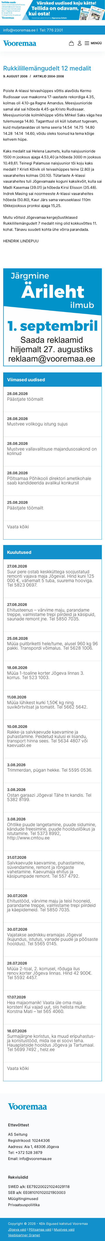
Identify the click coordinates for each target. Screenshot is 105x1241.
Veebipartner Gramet (24, 1235)
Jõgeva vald (17, 1229)
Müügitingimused (23, 1198)
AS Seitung (17, 1134)
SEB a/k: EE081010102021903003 (37, 1192)
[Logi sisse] (79, 43)
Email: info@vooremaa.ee (30, 1158)
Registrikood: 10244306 (29, 1140)
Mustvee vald (64, 1229)
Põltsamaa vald (40, 1229)
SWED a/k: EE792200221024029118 (39, 1186)
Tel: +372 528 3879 (25, 1152)
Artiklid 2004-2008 (48, 76)
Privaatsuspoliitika (24, 1204)
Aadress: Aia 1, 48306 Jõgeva (33, 1146)
